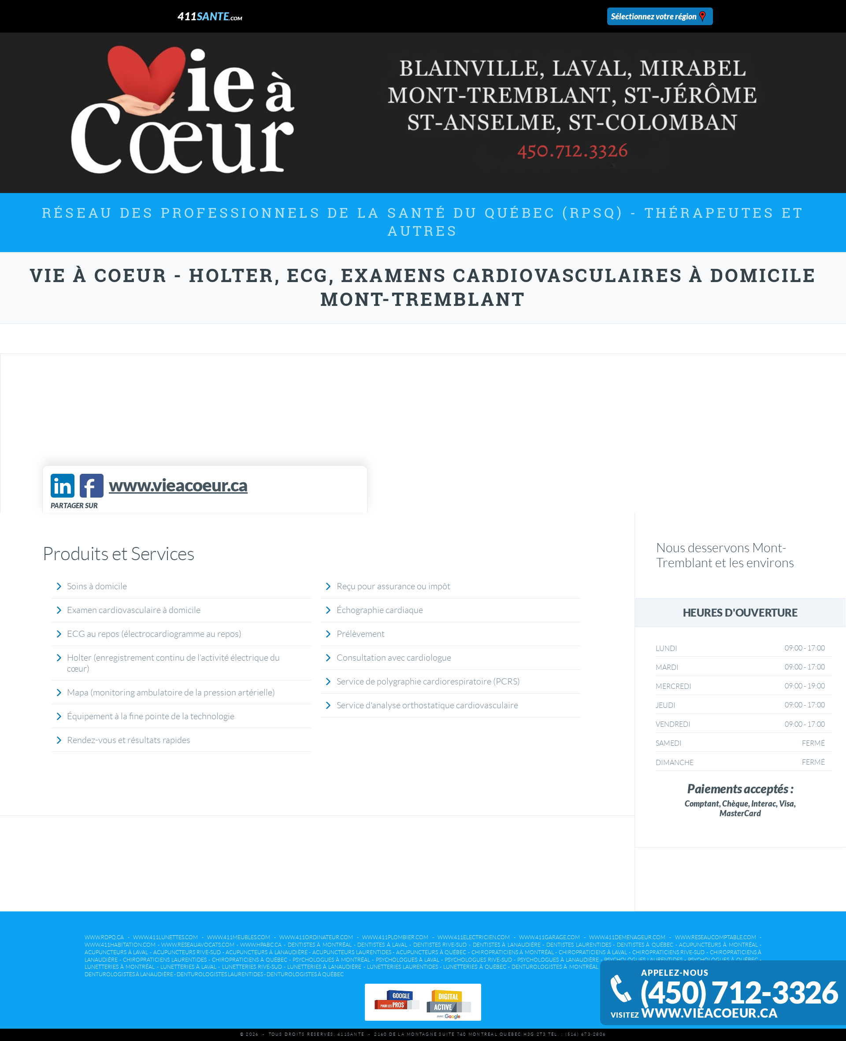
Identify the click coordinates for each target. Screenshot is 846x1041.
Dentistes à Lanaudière (507, 945)
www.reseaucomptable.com (715, 937)
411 (210, 16)
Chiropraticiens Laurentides (165, 960)
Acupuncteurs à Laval (116, 952)
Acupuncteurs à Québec (431, 952)
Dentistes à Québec (645, 945)
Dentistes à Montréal (320, 945)
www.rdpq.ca (104, 937)
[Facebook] (92, 486)
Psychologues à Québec (723, 960)
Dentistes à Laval (382, 945)
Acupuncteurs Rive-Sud (187, 952)
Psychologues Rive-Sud (478, 960)
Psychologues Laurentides (643, 960)
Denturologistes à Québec (305, 974)
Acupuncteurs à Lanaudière (266, 952)
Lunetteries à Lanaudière (324, 967)
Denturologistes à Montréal (555, 967)
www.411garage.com (549, 937)
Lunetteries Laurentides (402, 967)
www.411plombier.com (395, 937)
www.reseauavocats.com (197, 945)
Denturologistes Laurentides (220, 974)
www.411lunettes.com (165, 937)
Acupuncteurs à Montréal (718, 945)
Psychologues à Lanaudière (558, 960)
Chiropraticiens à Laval (593, 952)
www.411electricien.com (474, 937)
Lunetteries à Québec (474, 967)
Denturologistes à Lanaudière (129, 974)
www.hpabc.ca (261, 945)
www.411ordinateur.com (316, 937)
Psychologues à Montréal (331, 960)
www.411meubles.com (238, 937)
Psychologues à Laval (407, 960)
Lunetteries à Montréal (120, 967)
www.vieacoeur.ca (709, 1013)
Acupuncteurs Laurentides (351, 952)
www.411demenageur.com (627, 937)
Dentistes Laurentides (578, 945)
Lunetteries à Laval (188, 967)
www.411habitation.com (120, 945)
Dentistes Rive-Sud (440, 945)
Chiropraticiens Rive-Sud (668, 952)
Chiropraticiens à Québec (249, 960)
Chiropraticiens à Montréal (512, 952)
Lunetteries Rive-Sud (252, 967)
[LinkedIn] (62, 486)
